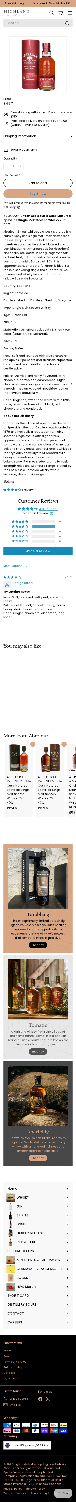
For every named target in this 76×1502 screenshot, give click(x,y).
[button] (12, 490)
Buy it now (38, 193)
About (7, 1350)
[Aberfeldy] (38, 1096)
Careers (9, 1373)
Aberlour (38, 736)
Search (8, 1356)
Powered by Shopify (44, 1493)
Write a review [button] (38, 551)
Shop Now (38, 945)
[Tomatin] (38, 989)
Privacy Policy (12, 1489)
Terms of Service (15, 1362)
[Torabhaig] (38, 878)
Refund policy (12, 1367)
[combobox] (38, 23)
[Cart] (60, 13)
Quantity (10, 158)
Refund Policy (35, 1489)
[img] (12, 577)
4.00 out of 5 (48, 509)
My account (11, 1378)
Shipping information (19, 136)
